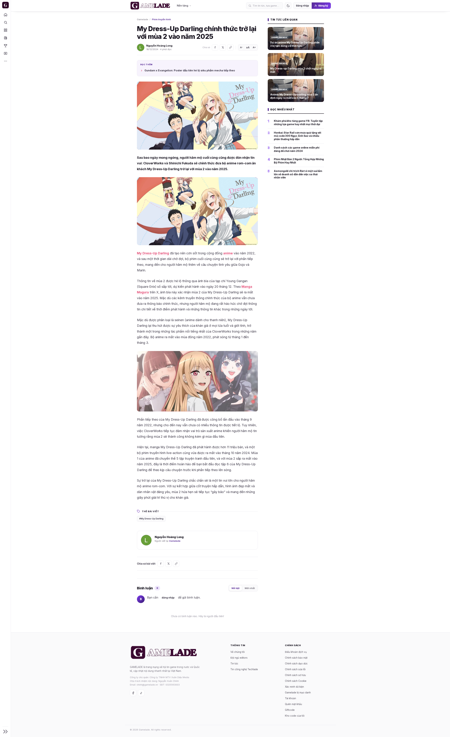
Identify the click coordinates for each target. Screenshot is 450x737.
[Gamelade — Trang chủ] (5, 5)
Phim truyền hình (161, 19)
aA (248, 47)
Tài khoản (290, 698)
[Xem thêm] (5, 61)
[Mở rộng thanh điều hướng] (5, 731)
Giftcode (290, 709)
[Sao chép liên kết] (230, 47)
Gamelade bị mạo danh (298, 692)
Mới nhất (250, 588)
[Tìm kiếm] (5, 22)
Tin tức (234, 663)
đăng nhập (168, 597)
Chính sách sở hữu (295, 675)
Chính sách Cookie (295, 680)
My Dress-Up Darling (153, 253)
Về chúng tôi (237, 651)
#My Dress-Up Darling (151, 518)
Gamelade (142, 19)
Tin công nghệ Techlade (244, 669)
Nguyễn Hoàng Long (159, 45)
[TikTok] (141, 693)
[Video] (5, 53)
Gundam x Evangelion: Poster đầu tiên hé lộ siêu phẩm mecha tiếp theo (189, 70)
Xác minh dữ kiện (294, 686)
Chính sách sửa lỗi (295, 669)
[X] (223, 47)
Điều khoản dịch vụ (296, 651)
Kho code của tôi (294, 715)
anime (228, 253)
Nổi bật (236, 588)
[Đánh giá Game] (5, 30)
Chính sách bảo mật (296, 657)
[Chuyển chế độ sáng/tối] (288, 5)
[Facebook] (215, 47)
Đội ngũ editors (239, 657)
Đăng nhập (302, 5)
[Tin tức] (5, 37)
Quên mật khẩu (293, 704)
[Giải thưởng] (5, 45)
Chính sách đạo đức (296, 663)
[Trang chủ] (5, 14)
